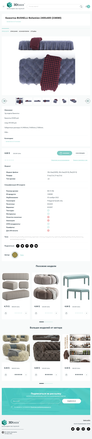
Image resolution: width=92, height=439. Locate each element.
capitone (57, 237)
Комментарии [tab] (24, 31)
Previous (13, 101)
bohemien (13, 237)
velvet (73, 237)
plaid (68, 237)
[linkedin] (31, 246)
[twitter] (22, 246)
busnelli (21, 237)
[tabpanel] (46, 148)
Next (79, 101)
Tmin (22, 255)
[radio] (5, 160)
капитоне (27, 237)
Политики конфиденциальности (41, 407)
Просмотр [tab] (5, 31)
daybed (63, 237)
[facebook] (18, 246)
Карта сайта (86, 420)
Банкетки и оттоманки (14, 21)
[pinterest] (27, 246)
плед (46, 237)
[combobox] (52, 6)
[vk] (36, 246)
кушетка (22, 239)
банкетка (79, 237)
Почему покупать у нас (80, 160)
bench (51, 237)
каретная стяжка (38, 237)
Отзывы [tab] (33, 31)
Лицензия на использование (60, 160)
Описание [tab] (14, 31)
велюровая (14, 239)
